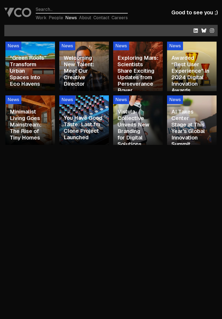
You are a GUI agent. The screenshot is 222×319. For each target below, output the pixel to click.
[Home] (17, 12)
